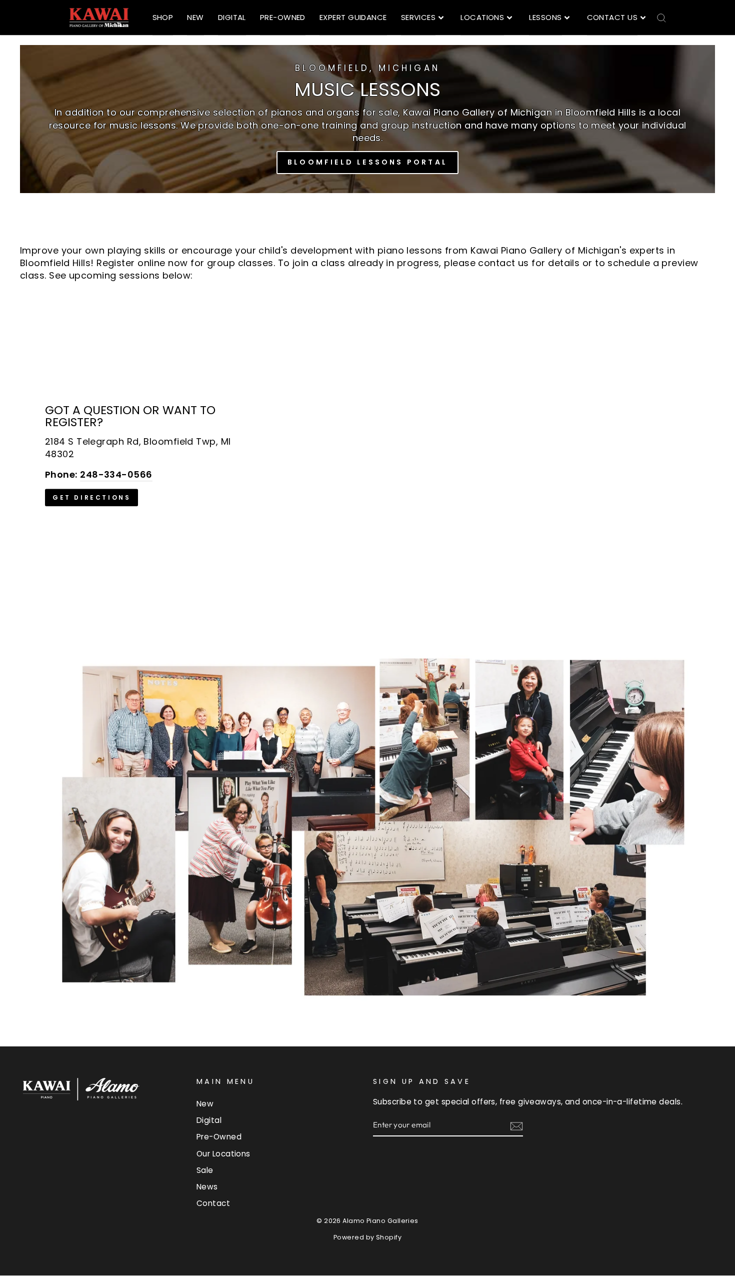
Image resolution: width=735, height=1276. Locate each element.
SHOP (163, 17)
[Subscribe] (516, 1125)
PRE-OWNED (283, 17)
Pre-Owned (219, 1136)
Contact (213, 1203)
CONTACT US (612, 17)
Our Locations (223, 1153)
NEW (195, 17)
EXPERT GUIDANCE (353, 17)
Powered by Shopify (368, 1237)
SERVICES (418, 17)
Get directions (91, 497)
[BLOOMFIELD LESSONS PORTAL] (367, 119)
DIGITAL (232, 17)
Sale (205, 1170)
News (207, 1186)
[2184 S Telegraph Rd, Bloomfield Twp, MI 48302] (367, 455)
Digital (209, 1120)
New (205, 1103)
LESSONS (545, 17)
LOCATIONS (482, 17)
